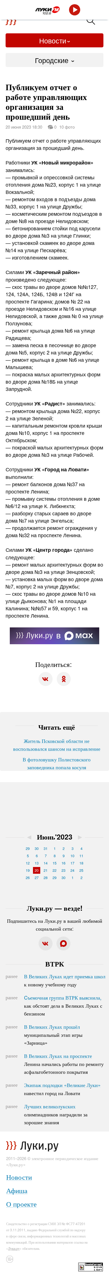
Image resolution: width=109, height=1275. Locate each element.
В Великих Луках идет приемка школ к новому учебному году (64, 980)
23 (63, 870)
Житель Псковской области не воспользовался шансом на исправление (56, 744)
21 (46, 870)
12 (28, 863)
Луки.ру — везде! (54, 908)
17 (72, 863)
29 (28, 848)
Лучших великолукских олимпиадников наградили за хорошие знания (55, 1114)
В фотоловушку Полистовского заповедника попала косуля (57, 763)
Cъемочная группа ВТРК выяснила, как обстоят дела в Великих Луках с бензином (63, 1005)
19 (28, 870)
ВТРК (54, 964)
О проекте (21, 1203)
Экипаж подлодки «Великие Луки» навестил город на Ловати (62, 1088)
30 (37, 848)
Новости (52, 40)
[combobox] (54, 60)
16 (63, 863)
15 (54, 863)
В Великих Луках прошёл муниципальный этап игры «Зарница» (53, 1034)
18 (81, 863)
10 (72, 855)
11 (81, 855)
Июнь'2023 (54, 837)
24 (72, 870)
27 (37, 877)
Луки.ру (14, 1248)
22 (54, 870)
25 (81, 870)
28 (46, 877)
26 (28, 877)
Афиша (16, 1190)
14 (46, 863)
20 (37, 870)
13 (37, 863)
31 (46, 848)
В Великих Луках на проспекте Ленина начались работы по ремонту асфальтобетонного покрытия (64, 1063)
